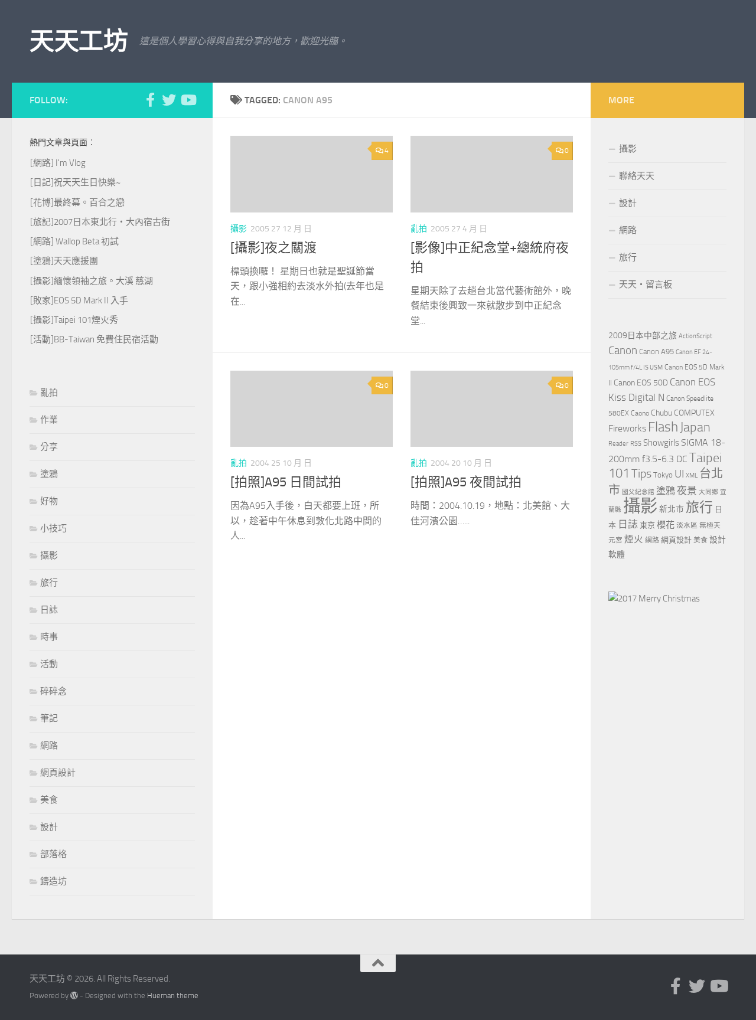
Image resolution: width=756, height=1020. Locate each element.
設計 (49, 827)
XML (692, 475)
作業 (49, 419)
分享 (49, 447)
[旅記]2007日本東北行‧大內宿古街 (100, 222)
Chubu (661, 413)
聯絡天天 (636, 176)
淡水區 (687, 525)
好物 (49, 501)
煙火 (633, 539)
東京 (647, 525)
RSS (635, 443)
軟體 (616, 555)
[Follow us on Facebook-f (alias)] (150, 100)
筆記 (49, 718)
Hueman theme (172, 995)
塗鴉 (49, 474)
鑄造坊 (53, 881)
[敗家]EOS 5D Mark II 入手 (79, 300)
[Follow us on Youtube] (188, 100)
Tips (641, 473)
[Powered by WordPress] (74, 995)
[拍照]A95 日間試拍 (285, 482)
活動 (49, 664)
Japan (695, 427)
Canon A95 (656, 351)
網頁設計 (58, 772)
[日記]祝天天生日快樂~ (75, 182)
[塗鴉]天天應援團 (64, 261)
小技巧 (53, 528)
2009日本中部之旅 (642, 336)
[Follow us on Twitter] (169, 100)
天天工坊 (79, 41)
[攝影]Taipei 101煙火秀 (74, 320)
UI (679, 473)
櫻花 (665, 524)
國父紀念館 (638, 492)
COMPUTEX (694, 413)
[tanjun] (654, 598)
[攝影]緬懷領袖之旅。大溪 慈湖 (91, 281)
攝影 (238, 229)
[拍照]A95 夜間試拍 (466, 482)
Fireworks (627, 428)
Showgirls (661, 442)
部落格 (53, 854)
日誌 (49, 609)
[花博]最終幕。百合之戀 (77, 202)
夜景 (687, 490)
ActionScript (695, 336)
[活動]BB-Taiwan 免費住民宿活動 (94, 339)
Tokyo (663, 474)
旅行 (49, 582)
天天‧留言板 (645, 284)
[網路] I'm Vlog (58, 163)
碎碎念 (53, 691)
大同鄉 (708, 492)
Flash (663, 427)
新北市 (671, 509)
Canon (622, 350)
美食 (49, 800)
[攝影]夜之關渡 (273, 248)
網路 (49, 745)
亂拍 (418, 229)
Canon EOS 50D (641, 383)
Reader (618, 443)
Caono (640, 413)
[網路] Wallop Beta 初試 (74, 241)
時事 (49, 637)
